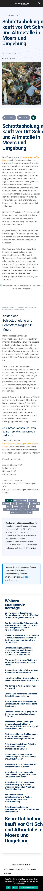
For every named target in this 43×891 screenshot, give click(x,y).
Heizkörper (35, 503)
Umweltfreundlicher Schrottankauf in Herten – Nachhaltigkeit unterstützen (22, 679)
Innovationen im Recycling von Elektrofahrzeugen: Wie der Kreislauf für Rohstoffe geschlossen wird (22, 615)
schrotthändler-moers (30, 509)
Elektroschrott (23, 503)
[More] (33, 117)
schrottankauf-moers (12, 509)
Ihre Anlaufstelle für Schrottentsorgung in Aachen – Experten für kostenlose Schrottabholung (19, 798)
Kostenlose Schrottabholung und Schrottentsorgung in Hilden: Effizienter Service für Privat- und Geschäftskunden (20, 785)
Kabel (9, 506)
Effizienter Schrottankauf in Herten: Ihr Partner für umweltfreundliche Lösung (21, 662)
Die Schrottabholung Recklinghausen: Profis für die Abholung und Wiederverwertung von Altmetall (22, 736)
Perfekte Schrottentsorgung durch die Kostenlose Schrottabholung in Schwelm (21, 714)
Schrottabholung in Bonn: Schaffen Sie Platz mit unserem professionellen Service (20, 746)
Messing (24, 506)
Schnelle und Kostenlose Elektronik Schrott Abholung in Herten (21, 695)
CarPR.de (25, 577)
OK (8, 887)
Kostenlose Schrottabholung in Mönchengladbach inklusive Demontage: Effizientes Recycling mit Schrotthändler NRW (22, 725)
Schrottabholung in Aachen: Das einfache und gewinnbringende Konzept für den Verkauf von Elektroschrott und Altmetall (19, 651)
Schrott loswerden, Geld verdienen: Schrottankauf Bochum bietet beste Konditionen (21, 703)
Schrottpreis (15, 512)
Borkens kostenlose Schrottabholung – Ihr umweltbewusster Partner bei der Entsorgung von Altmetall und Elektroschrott (22, 638)
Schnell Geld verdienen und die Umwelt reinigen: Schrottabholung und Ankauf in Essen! (20, 756)
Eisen (14, 503)
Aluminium (33, 500)
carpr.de (17, 53)
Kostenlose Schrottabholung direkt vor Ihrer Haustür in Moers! (21, 765)
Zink (30, 512)
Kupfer (16, 506)
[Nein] (40, 883)
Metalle (32, 506)
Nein (14, 887)
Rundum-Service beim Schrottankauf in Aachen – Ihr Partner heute (21, 671)
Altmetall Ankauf (20, 500)
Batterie (6, 503)
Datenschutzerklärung (28, 887)
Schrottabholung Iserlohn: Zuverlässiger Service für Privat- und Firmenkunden (22, 809)
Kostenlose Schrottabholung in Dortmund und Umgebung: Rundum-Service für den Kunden (21, 774)
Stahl (24, 512)
